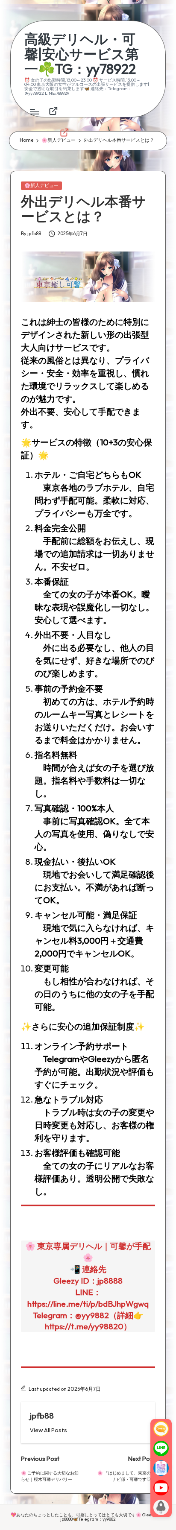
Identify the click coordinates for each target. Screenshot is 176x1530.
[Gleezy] (161, 1428)
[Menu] (34, 111)
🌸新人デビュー (41, 185)
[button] (48, 1430)
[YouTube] (161, 1487)
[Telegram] (161, 1468)
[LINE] (161, 1448)
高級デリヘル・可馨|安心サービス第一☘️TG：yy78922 (81, 54)
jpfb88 (42, 1415)
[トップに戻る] (161, 1507)
